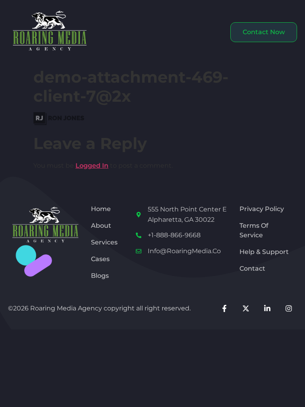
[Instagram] (289, 308)
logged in (91, 165)
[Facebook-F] (224, 308)
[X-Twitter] (245, 308)
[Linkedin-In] (267, 308)
